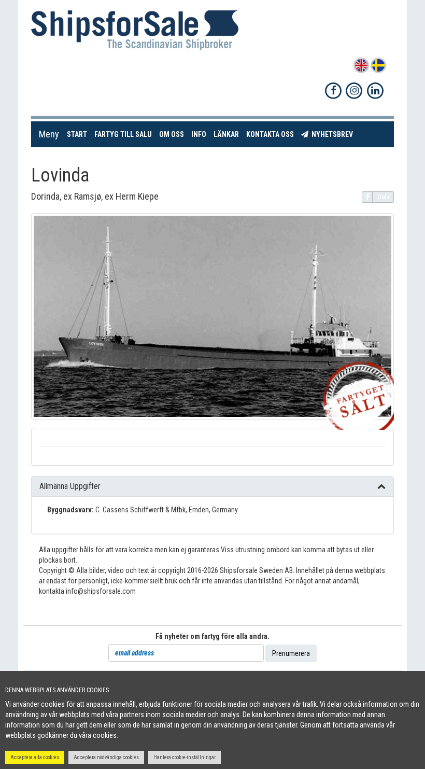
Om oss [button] (171, 134)
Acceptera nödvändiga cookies (106, 757)
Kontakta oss (272, 134)
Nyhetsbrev (332, 134)
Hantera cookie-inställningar (184, 757)
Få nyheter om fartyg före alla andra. (212, 636)
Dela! (384, 197)
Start (79, 134)
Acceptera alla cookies (34, 757)
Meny (49, 134)
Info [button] (198, 134)
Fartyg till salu (124, 134)
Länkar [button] (226, 134)
